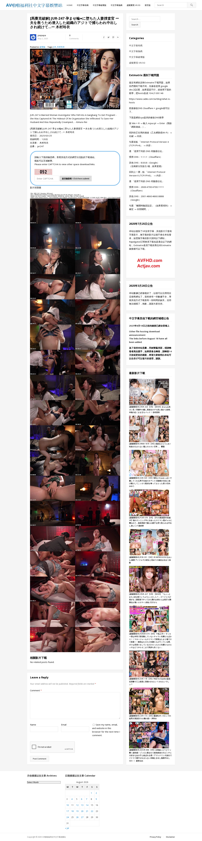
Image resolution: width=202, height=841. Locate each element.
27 (82, 817)
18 (72, 811)
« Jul (67, 828)
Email (63, 724)
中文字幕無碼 (116, 5)
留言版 (148, 5)
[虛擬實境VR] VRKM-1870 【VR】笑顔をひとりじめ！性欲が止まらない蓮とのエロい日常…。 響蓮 (150, 445)
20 (82, 811)
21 (87, 811)
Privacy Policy (155, 837)
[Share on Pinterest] (113, 37)
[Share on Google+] (118, 37)
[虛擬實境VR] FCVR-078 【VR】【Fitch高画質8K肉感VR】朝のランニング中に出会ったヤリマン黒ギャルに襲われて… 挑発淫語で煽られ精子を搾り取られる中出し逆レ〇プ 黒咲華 (150, 521)
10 (67, 805)
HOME (69, 5)
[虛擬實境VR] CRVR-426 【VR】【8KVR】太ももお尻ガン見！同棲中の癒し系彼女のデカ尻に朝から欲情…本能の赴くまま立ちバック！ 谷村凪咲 (150, 410)
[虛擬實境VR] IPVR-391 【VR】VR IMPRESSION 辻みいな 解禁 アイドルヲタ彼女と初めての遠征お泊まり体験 (150, 560)
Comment (36, 690)
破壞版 (42, 47)
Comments (74, 37)
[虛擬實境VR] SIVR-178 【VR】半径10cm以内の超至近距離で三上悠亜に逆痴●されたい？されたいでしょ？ (149, 681)
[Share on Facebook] (104, 37)
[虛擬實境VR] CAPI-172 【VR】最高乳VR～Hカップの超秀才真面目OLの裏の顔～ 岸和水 (150, 717)
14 (87, 805)
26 (77, 817)
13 (82, 805)
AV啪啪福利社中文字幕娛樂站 (54, 837)
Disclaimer (170, 837)
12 (77, 805)
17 (67, 811)
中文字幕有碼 (82, 5)
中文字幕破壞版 (99, 5)
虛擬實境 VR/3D (133, 5)
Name (33, 724)
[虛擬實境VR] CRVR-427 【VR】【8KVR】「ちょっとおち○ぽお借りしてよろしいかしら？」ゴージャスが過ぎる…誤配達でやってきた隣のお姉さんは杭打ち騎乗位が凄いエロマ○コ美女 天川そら (150, 598)
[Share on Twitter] (108, 37)
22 (92, 811)
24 (67, 817)
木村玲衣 (61, 47)
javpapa (42, 35)
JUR (54, 47)
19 (77, 811)
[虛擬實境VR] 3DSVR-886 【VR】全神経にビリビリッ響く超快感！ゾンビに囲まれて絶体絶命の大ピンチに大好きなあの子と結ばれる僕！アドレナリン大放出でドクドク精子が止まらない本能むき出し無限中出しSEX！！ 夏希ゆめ (150, 755)
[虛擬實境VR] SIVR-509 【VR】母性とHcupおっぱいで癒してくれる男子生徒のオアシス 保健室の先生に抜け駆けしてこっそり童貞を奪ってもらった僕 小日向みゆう (150, 482)
